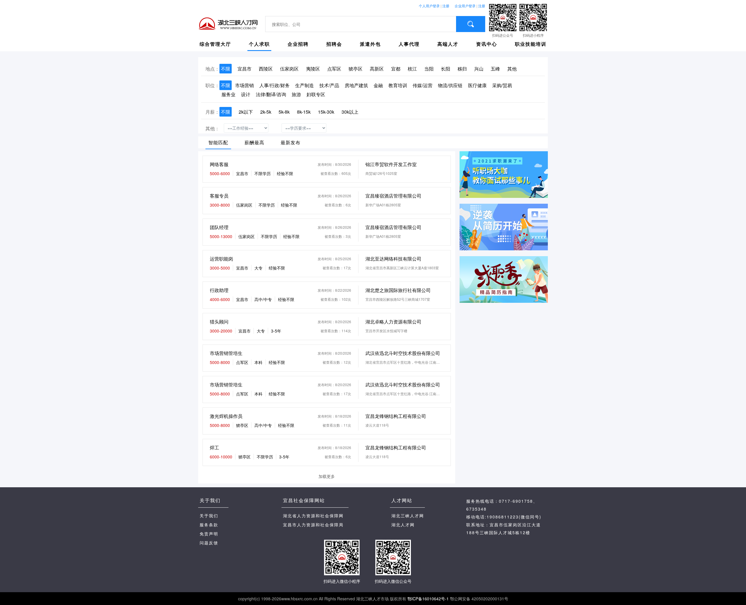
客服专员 (219, 196)
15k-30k (326, 111)
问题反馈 (209, 543)
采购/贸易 (502, 85)
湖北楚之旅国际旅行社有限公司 (398, 290)
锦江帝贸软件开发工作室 (391, 164)
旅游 (296, 94)
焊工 (214, 447)
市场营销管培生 (226, 353)
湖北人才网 (403, 524)
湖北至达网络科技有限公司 (393, 259)
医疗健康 (477, 85)
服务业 (228, 94)
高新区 (377, 68)
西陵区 (266, 68)
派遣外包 (370, 44)
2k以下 (246, 111)
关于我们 (209, 515)
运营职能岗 (221, 259)
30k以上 (350, 111)
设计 (245, 94)
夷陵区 (313, 68)
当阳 (429, 68)
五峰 (495, 68)
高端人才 (447, 44)
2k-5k (265, 111)
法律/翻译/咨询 (271, 94)
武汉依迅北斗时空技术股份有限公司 (402, 353)
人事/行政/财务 (274, 85)
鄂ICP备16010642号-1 (428, 599)
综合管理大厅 (215, 44)
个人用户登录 (429, 5)
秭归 (462, 68)
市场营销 (244, 85)
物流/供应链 (450, 85)
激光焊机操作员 (226, 416)
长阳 (445, 68)
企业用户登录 (465, 5)
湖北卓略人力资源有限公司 (393, 322)
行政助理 (219, 290)
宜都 (395, 68)
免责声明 (209, 534)
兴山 (478, 68)
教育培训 (397, 85)
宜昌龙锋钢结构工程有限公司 (395, 416)
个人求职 (259, 44)
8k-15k (304, 111)
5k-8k (284, 111)
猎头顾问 (219, 322)
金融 (378, 85)
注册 (445, 5)
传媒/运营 (422, 85)
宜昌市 (244, 68)
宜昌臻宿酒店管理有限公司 (393, 196)
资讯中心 (486, 44)
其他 (512, 68)
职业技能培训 (530, 44)
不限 (225, 68)
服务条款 (209, 524)
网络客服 (219, 164)
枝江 (412, 68)
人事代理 (409, 44)
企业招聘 (298, 44)
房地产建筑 (356, 85)
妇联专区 (316, 94)
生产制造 (304, 85)
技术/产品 (329, 85)
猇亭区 (356, 68)
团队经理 (219, 227)
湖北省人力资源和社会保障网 (313, 515)
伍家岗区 (289, 68)
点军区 (334, 68)
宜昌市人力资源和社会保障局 (313, 524)
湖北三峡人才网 (407, 515)
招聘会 (334, 44)
